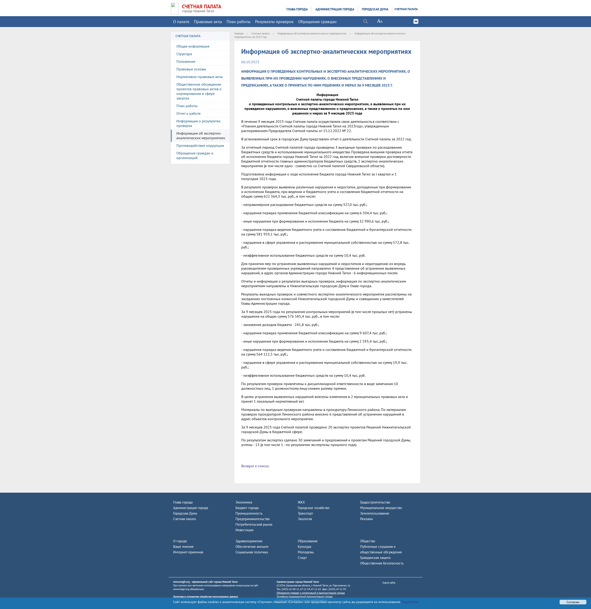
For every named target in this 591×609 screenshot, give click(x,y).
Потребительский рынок (253, 524)
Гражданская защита (375, 557)
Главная (239, 33)
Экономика (243, 502)
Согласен (573, 602)
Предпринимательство (252, 519)
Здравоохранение (248, 541)
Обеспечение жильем (251, 546)
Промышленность (248, 513)
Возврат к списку (255, 466)
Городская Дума (375, 9)
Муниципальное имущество (381, 508)
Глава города (297, 9)
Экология (305, 519)
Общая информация (192, 46)
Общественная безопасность (382, 563)
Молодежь (306, 552)
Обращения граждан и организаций (194, 155)
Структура (184, 53)
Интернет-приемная (188, 552)
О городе (180, 541)
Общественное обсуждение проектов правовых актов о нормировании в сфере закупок (199, 91)
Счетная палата (406, 9)
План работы (238, 21)
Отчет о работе (188, 113)
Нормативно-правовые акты (199, 76)
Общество (367, 541)
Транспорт (305, 513)
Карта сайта (389, 582)
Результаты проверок (274, 21)
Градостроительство (375, 502)
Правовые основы (191, 69)
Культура (304, 546)
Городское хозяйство (313, 508)
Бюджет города (247, 508)
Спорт (302, 557)
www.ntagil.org (181, 581)
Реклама (366, 519)
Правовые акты (208, 21)
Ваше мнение (183, 546)
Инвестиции (244, 530)
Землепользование (374, 513)
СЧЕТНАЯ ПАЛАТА (201, 6)
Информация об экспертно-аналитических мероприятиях (200, 135)
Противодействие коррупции (200, 145)
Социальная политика (251, 552)
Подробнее (409, 602)
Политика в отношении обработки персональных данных (205, 596)
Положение (185, 61)
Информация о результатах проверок (198, 123)
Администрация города (334, 9)
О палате (181, 21)
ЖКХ (301, 502)
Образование (308, 541)
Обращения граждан (317, 21)
